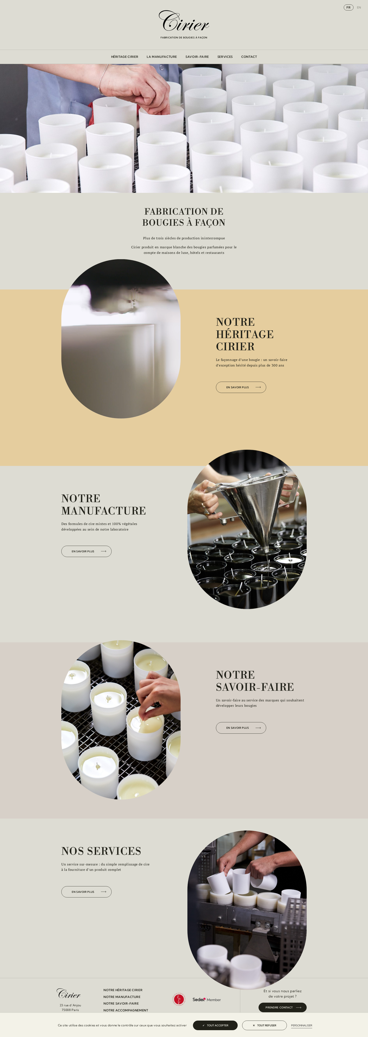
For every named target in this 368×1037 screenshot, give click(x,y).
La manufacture (162, 57)
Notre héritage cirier (123, 990)
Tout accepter (217, 1025)
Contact (249, 57)
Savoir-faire (197, 57)
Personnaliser (301, 1025)
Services (225, 57)
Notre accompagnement (126, 1010)
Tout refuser (266, 1025)
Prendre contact (279, 1007)
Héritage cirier (124, 57)
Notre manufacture (122, 997)
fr (348, 7)
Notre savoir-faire (121, 1003)
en (359, 7)
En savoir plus (237, 387)
